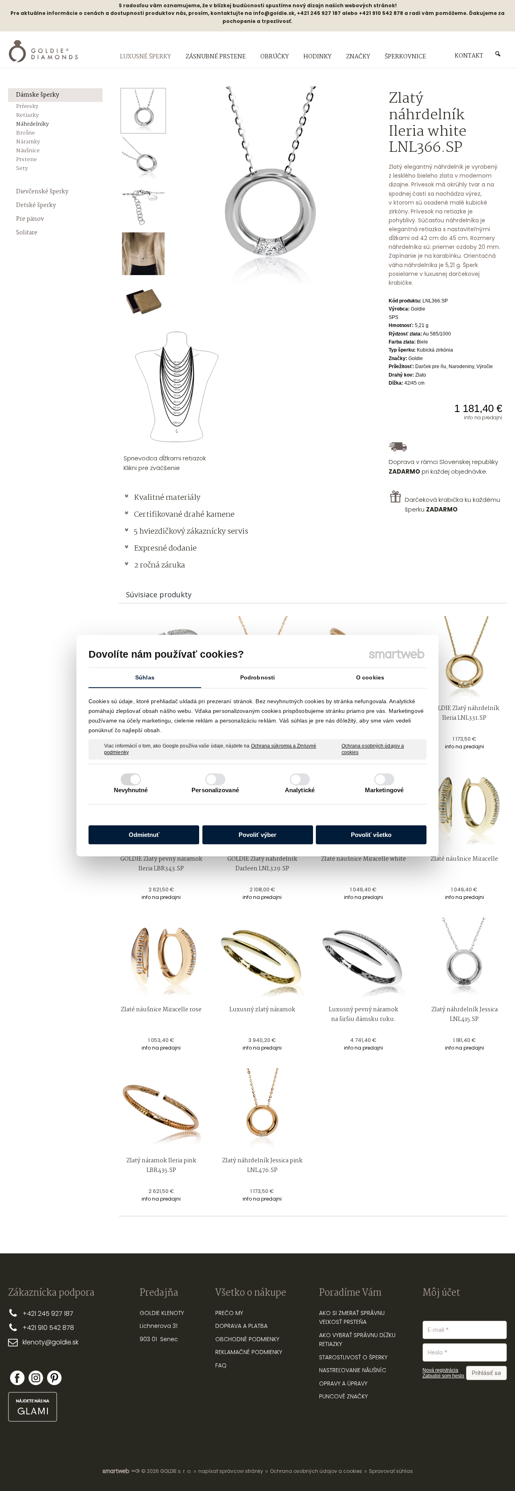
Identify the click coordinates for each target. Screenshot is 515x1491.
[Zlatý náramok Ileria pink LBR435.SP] (161, 1110)
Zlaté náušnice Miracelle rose (161, 1010)
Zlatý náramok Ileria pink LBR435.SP (162, 1165)
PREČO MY (229, 1313)
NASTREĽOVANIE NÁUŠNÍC (352, 1370)
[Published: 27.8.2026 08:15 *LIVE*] (135, 1471)
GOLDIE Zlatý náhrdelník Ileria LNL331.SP (465, 713)
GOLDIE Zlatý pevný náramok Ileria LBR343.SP (162, 864)
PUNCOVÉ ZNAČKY (343, 1396)
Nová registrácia (440, 1370)
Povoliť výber (257, 834)
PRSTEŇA (355, 1322)
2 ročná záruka (159, 565)
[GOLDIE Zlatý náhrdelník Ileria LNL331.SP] (464, 658)
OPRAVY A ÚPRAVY (343, 1383)
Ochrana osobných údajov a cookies (373, 749)
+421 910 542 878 (48, 1327)
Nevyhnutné (131, 790)
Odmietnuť (144, 834)
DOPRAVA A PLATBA (241, 1326)
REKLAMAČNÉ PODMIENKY (248, 1352)
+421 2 (32, 1313)
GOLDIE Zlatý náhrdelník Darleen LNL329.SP (263, 864)
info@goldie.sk (274, 13)
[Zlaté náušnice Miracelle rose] (161, 959)
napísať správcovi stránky (230, 1471)
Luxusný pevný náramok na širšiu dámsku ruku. (364, 1014)
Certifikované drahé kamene (185, 515)
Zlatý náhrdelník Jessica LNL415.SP (465, 1014)
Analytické (300, 790)
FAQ (221, 1365)
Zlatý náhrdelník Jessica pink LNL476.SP (263, 1165)
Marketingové (384, 790)
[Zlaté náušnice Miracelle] (464, 809)
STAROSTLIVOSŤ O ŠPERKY (353, 1357)
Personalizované (215, 790)
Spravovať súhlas (391, 1471)
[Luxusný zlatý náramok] (262, 959)
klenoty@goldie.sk (50, 1342)
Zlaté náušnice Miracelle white (363, 859)
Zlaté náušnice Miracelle (464, 859)
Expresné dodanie (165, 549)
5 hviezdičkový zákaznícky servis (191, 532)
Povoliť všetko (371, 834)
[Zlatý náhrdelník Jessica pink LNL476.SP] (262, 1110)
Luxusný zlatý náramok (262, 1010)
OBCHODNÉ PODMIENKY (247, 1339)
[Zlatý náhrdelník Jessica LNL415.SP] (464, 959)
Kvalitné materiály (168, 498)
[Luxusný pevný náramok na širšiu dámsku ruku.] (363, 959)
